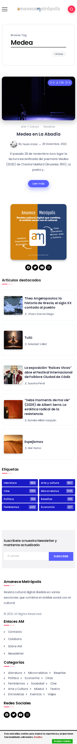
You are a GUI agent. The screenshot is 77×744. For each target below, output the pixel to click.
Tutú (28, 337)
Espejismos (33, 442)
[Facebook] (28, 267)
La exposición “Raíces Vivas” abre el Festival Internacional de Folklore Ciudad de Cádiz (48, 372)
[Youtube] (42, 267)
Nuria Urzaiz (30, 144)
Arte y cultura (30, 127)
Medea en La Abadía (38, 134)
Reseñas (49, 127)
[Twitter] (35, 267)
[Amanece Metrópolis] (38, 9)
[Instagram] (49, 267)
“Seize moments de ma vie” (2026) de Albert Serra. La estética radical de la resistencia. (47, 407)
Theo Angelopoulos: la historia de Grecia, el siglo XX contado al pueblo (48, 303)
